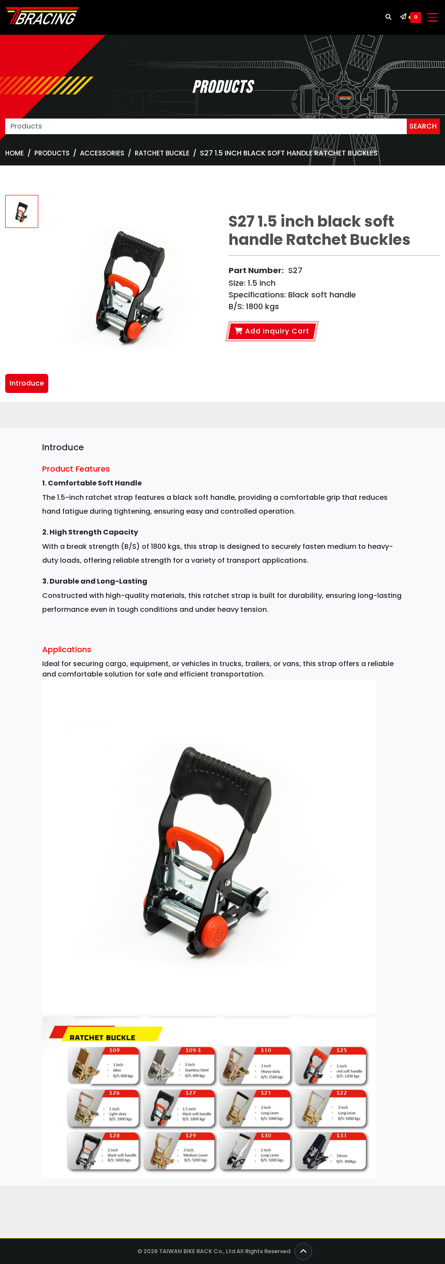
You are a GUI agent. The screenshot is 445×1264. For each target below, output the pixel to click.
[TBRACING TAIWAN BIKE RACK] (42, 17)
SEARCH (423, 126)
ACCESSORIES (102, 153)
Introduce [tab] (27, 383)
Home (14, 153)
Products (52, 153)
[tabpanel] (222, 813)
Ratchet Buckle (162, 153)
